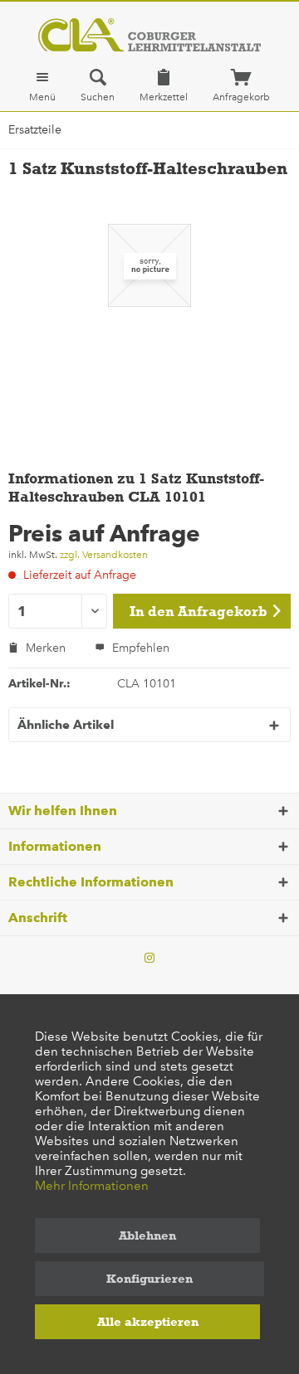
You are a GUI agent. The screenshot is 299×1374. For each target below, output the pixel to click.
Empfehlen (139, 648)
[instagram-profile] (149, 958)
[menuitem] (42, 85)
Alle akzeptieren (148, 1321)
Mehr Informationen (92, 1185)
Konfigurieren (149, 1278)
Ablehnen (147, 1235)
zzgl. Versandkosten (104, 555)
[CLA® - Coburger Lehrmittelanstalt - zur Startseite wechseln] (149, 34)
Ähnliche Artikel (65, 724)
